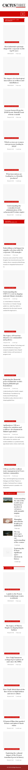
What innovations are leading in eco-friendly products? (14, 176)
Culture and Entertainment (12, 589)
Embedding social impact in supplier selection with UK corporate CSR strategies (13, 250)
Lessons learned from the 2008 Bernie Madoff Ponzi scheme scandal (14, 112)
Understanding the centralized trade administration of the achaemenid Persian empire (14, 209)
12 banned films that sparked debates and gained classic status (14, 723)
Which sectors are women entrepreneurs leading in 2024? (14, 144)
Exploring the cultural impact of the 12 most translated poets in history (14, 755)
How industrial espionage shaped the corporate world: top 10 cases (14, 49)
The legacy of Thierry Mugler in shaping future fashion (14, 628)
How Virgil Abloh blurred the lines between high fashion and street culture (14, 692)
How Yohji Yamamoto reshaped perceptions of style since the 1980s (14, 660)
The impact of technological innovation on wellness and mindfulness (14, 81)
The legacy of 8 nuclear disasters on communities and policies (12, 338)
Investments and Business (11, 42)
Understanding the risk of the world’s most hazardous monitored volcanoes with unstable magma (19, 506)
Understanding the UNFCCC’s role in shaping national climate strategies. (13, 294)
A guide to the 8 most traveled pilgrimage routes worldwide (14, 596)
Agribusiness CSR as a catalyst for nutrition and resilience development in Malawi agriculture (12, 428)
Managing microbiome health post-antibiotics (18, 522)
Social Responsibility (10, 243)
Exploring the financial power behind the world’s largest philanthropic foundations (12, 382)
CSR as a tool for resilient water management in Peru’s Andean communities (13, 471)
